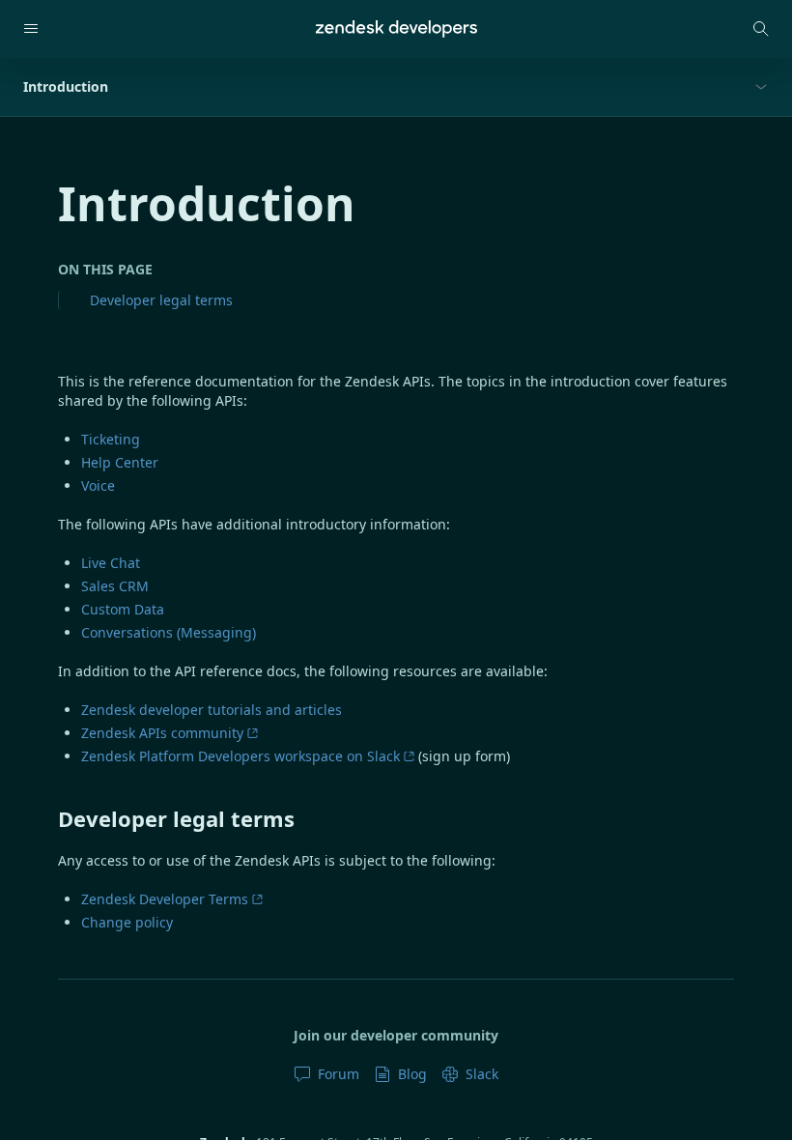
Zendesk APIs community (162, 733)
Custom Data (122, 609)
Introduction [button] (65, 86)
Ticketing (110, 439)
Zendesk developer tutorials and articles (211, 709)
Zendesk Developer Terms (164, 899)
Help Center (119, 462)
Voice (98, 485)
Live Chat (110, 563)
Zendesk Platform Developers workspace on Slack (240, 756)
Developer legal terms (161, 300)
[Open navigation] (31, 29)
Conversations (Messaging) (168, 632)
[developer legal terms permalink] (48, 818)
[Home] (396, 29)
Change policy (127, 922)
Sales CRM (115, 586)
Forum (338, 1074)
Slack (482, 1074)
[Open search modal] (761, 29)
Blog (412, 1074)
